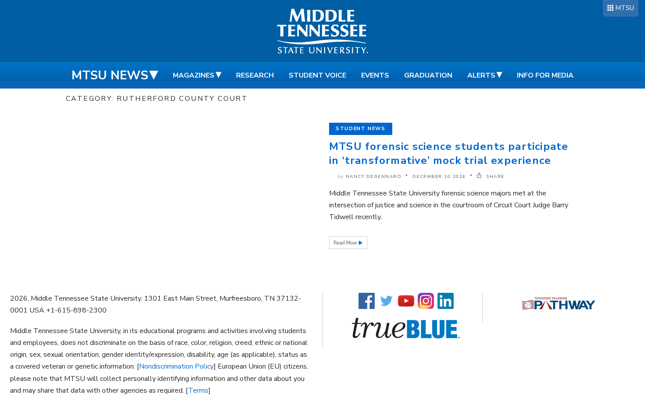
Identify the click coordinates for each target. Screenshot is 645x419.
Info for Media (545, 75)
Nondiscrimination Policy (176, 366)
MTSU (624, 8)
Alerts (481, 75)
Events (375, 75)
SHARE (494, 177)
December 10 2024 (439, 177)
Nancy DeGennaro (374, 177)
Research (255, 75)
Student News (361, 128)
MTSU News (110, 75)
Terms (198, 390)
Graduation (428, 75)
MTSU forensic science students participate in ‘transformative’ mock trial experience (448, 153)
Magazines (194, 75)
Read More (345, 243)
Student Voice (317, 75)
